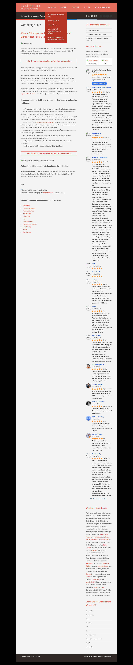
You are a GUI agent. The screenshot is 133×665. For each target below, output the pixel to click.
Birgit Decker (96, 336)
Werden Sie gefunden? (90, 656)
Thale (25, 229)
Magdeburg (97, 537)
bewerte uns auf (98, 83)
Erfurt (96, 587)
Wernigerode (27, 232)
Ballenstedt (26, 206)
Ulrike (94, 306)
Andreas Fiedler (97, 434)
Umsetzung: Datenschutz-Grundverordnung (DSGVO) (56, 38)
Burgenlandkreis (103, 566)
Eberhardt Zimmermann (99, 157)
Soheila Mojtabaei (98, 365)
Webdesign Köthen (53, 21)
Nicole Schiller (96, 272)
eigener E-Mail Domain (28, 94)
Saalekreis (89, 563)
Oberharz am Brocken (30, 224)
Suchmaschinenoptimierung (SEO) (56, 16)
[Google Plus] (110, 16)
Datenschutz (108, 656)
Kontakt (87, 7)
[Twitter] (104, 16)
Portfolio (63, 7)
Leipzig (102, 534)
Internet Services (53, 25)
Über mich (75, 7)
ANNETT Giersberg (98, 417)
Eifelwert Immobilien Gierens (101, 88)
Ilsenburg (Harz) (28, 222)
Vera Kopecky (96, 454)
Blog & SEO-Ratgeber (102, 7)
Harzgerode (26, 216)
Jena (102, 587)
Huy (24, 219)
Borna (88, 577)
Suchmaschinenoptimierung (45, 122)
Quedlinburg (27, 227)
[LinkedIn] (107, 16)
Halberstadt (27, 214)
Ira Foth (94, 280)
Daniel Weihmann (31, 7)
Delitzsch (89, 574)
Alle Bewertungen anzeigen (98, 499)
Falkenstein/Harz (28, 211)
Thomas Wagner (97, 384)
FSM (93, 264)
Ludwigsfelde (90, 582)
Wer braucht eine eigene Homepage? (96, 34)
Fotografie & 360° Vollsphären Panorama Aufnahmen (54, 31)
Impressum (101, 656)
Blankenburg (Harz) (29, 208)
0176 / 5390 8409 (91, 16)
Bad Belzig (96, 579)
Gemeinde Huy (47, 193)
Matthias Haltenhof (98, 402)
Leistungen (52, 7)
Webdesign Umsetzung (92, 30)
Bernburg (94, 550)
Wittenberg (94, 540)
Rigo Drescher (96, 133)
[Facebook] (101, 16)
